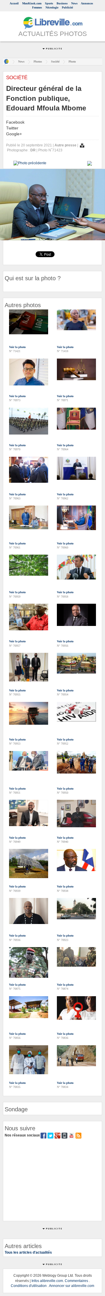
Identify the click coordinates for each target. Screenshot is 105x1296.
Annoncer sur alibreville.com (71, 1286)
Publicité (67, 7)
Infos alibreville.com (47, 1281)
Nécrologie (52, 7)
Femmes (37, 7)
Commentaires (76, 1281)
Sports (49, 3)
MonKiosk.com (31, 3)
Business (62, 3)
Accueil (14, 3)
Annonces (87, 3)
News (74, 3)
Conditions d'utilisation (29, 1286)
